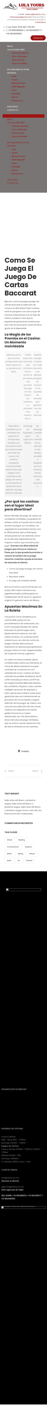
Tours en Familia (19, 63)
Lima (14, 76)
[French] (37, 184)
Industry (28, 847)
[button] (38, 37)
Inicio (10, 46)
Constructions (13, 847)
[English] (34, 184)
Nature (32, 854)
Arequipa (16, 93)
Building (21, 840)
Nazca (15, 97)
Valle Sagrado (18, 86)
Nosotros (12, 106)
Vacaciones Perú (16, 49)
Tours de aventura (20, 53)
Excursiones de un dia (18, 69)
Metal (9, 854)
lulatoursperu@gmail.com (20, 17)
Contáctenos (40, 22)
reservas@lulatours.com (35, 14)
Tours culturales (19, 56)
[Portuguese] (42, 184)
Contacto (12, 110)
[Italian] (39, 184)
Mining (20, 854)
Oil (19, 860)
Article (9, 840)
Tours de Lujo (18, 60)
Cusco (15, 80)
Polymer (29, 860)
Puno (14, 90)
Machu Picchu (18, 83)
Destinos (11, 72)
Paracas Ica (17, 100)
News (9, 860)
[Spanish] (44, 184)
